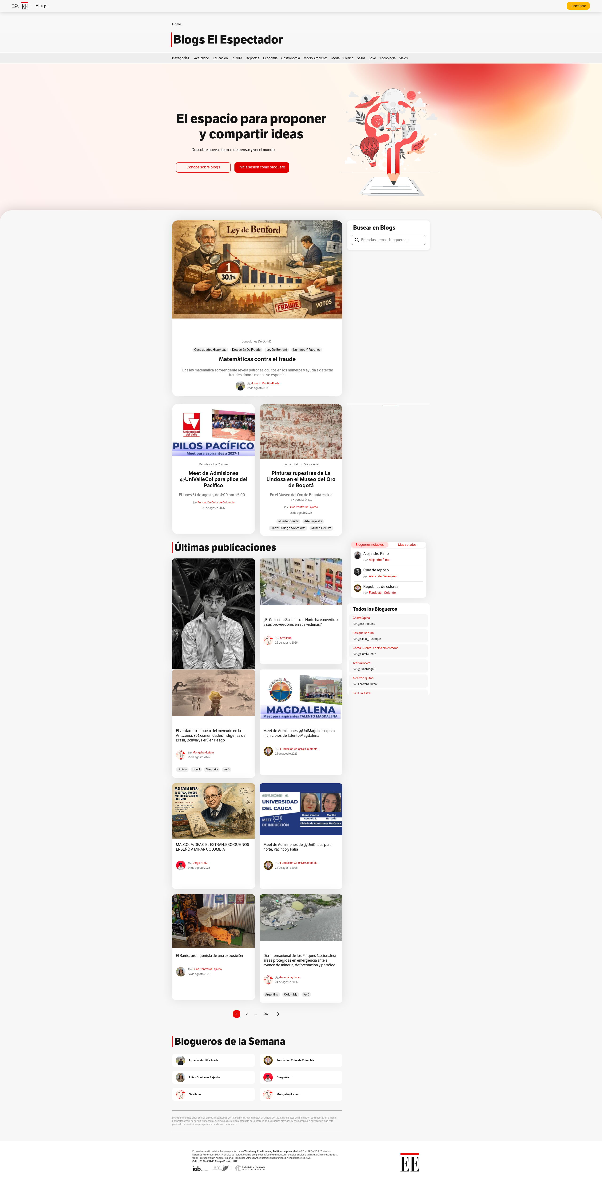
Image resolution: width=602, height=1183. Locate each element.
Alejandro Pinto (376, 553)
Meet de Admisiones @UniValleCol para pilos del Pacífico (213, 479)
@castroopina (366, 623)
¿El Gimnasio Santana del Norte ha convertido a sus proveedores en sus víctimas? (300, 622)
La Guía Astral (362, 693)
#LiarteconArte (288, 521)
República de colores (213, 464)
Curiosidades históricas (210, 350)
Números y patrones (306, 350)
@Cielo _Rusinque (369, 639)
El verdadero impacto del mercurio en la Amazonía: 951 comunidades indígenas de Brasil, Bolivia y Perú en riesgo (211, 736)
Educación (220, 58)
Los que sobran (363, 633)
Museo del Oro (321, 528)
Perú (227, 769)
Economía (270, 58)
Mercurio (212, 769)
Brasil (196, 769)
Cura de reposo (376, 570)
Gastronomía (290, 58)
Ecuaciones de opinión (257, 341)
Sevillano (286, 638)
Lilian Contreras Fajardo (303, 507)
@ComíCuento (366, 654)
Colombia (290, 994)
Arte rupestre (313, 521)
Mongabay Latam (203, 752)
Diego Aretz (200, 862)
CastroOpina (361, 618)
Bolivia (182, 769)
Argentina (271, 994)
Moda (335, 58)
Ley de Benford (276, 350)
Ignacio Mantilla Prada (265, 383)
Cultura (237, 58)
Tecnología (388, 58)
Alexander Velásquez (383, 576)
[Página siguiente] (278, 1014)
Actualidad (201, 58)
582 (266, 1014)
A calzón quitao (363, 678)
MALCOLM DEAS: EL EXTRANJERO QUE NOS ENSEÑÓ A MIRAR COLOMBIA (212, 847)
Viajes (403, 58)
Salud (361, 58)
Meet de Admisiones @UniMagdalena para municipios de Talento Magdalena (299, 733)
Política (348, 58)
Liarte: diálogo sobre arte (301, 464)
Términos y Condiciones (257, 1151)
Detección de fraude (246, 350)
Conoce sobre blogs (203, 167)
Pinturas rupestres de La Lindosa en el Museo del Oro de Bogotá (301, 479)
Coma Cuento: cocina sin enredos (375, 648)
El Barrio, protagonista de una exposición (209, 955)
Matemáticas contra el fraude (257, 359)
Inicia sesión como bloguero (262, 167)
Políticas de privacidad (285, 1151)
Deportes (252, 58)
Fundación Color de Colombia (216, 502)
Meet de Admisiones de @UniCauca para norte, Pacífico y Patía (297, 847)
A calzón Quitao (367, 684)
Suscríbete (578, 6)
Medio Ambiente (316, 58)
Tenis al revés (361, 663)
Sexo (372, 58)
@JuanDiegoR (366, 669)
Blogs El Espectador (228, 39)
